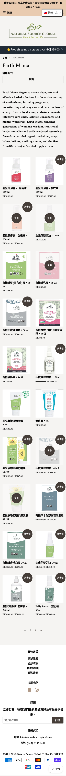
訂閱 (58, 720)
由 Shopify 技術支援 (52, 754)
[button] (52, 12)
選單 (9, 13)
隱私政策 (33, 673)
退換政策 (33, 664)
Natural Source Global (29, 754)
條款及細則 (33, 668)
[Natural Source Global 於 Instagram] (37, 691)
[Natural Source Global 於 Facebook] (29, 691)
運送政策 (33, 659)
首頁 (5, 58)
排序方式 (8, 73)
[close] (62, 49)
